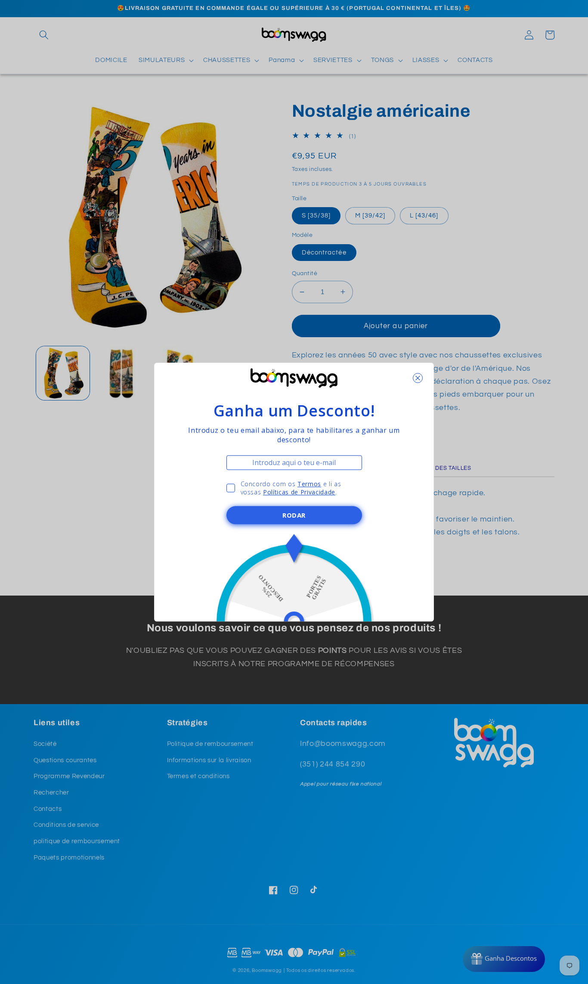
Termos (309, 484)
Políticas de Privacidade (299, 492)
